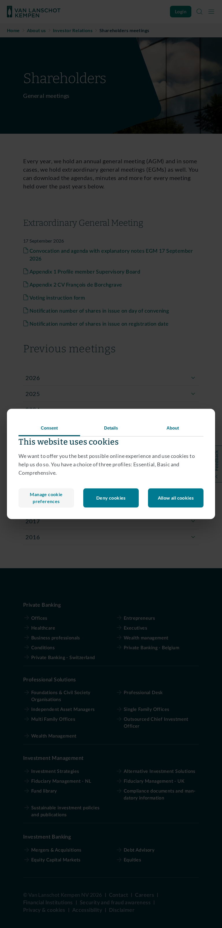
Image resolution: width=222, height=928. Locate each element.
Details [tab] (111, 428)
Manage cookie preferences (46, 498)
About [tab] (172, 428)
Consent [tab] (49, 428)
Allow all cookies (176, 498)
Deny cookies (111, 498)
